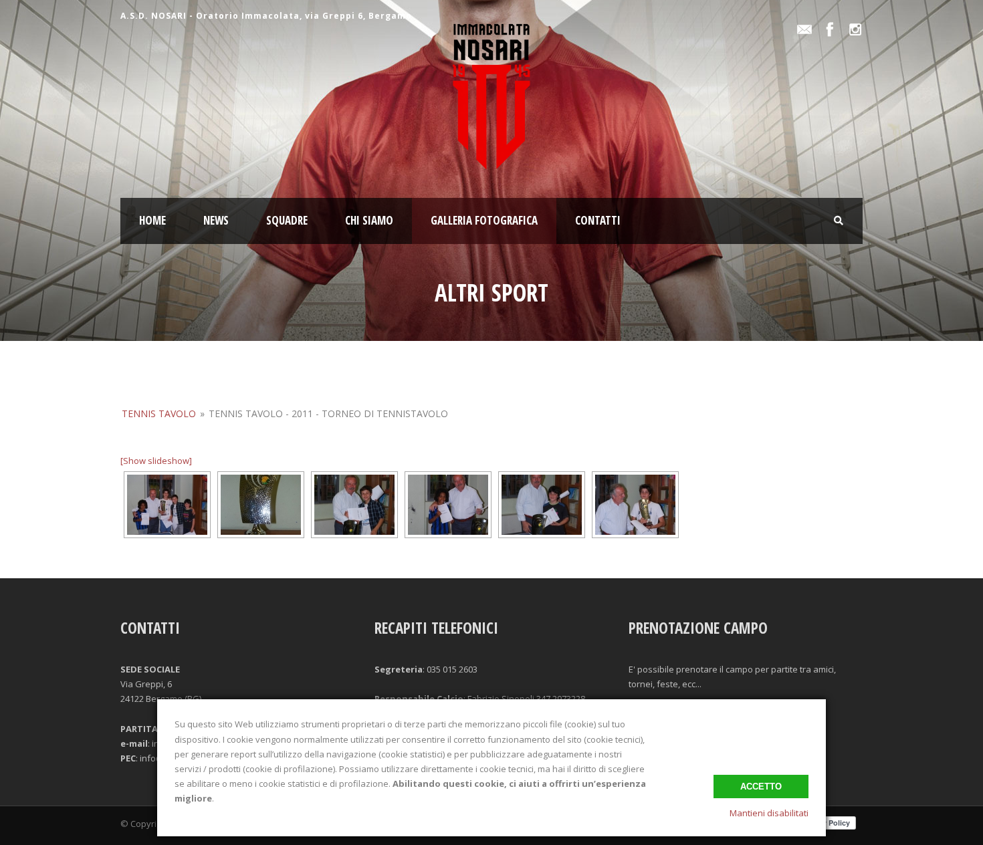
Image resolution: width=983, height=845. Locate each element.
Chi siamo (369, 220)
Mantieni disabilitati (769, 813)
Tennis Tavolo (159, 413)
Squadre (287, 220)
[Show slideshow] (156, 461)
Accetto (761, 786)
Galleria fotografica (484, 220)
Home (152, 220)
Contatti (598, 220)
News (216, 220)
